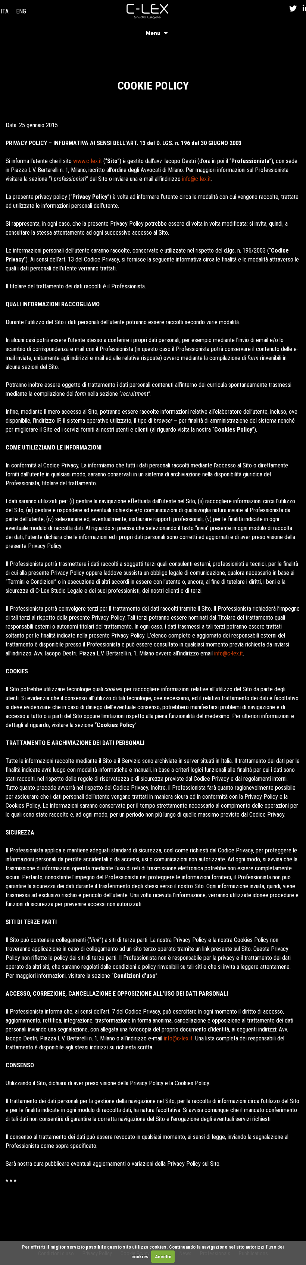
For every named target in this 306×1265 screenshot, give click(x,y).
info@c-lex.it (196, 178)
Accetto (163, 1256)
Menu (153, 33)
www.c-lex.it (87, 161)
